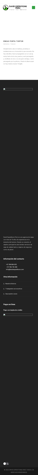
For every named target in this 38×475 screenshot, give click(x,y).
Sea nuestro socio (11, 294)
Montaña (6, 44)
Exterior (13, 44)
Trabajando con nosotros (13, 289)
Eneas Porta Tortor (13, 41)
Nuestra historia (10, 283)
